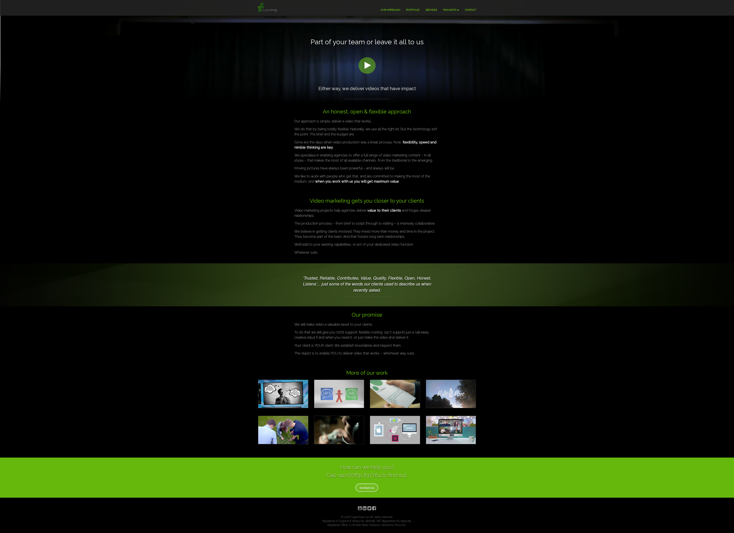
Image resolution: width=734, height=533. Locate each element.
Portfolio (413, 9)
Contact (470, 9)
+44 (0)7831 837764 (359, 475)
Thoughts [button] (450, 9)
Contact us (367, 487)
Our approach (390, 9)
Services (431, 9)
